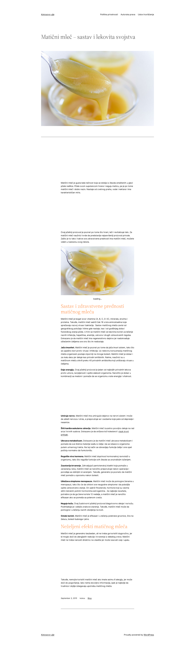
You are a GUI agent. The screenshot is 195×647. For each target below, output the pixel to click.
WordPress (149, 635)
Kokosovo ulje (47, 14)
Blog (90, 598)
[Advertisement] (97, 162)
